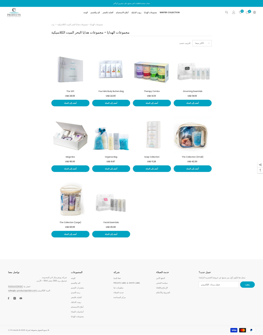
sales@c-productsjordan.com (22, 290)
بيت (52, 24)
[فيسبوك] (8, 298)
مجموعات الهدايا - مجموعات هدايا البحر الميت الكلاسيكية (80, 24)
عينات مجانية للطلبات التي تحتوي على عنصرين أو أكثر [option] (131, 3)
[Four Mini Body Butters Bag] (111, 69)
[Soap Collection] (152, 135)
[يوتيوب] (21, 298)
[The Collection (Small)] (193, 135)
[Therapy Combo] (152, 69)
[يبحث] (226, 12)
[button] (202, 43)
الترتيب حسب (184, 43)
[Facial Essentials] (111, 201)
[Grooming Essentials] (193, 69)
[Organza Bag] (111, 135)
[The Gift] (70, 69)
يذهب (247, 284)
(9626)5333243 (15, 286)
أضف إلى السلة (70, 103)
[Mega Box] (70, 135)
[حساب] (233, 12)
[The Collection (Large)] (70, 201)
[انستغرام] (15, 298)
